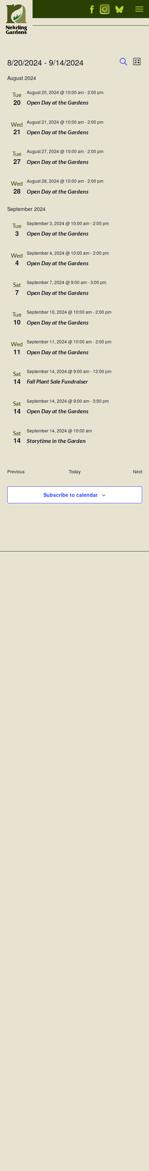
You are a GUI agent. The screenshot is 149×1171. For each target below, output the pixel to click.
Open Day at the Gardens (57, 102)
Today (75, 471)
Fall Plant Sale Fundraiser (57, 381)
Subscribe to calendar (70, 494)
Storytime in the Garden (56, 440)
